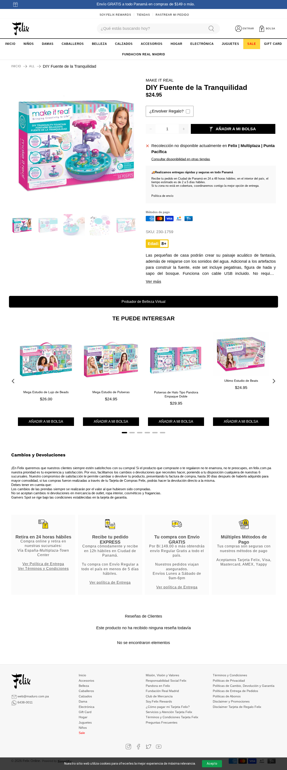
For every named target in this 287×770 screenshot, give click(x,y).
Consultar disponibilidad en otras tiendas (180, 159)
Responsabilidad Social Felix (166, 680)
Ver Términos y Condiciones (43, 568)
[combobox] (150, 29)
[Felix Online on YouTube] (158, 746)
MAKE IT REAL (160, 80)
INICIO (10, 44)
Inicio (16, 66)
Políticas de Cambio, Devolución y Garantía (243, 686)
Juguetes (85, 722)
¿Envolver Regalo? (166, 111)
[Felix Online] (20, 28)
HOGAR (176, 44)
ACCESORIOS (152, 44)
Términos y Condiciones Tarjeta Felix (172, 717)
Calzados (85, 696)
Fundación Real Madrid (162, 691)
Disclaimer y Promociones (231, 701)
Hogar (83, 717)
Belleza (84, 686)
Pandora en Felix (158, 686)
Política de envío (162, 195)
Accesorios (86, 680)
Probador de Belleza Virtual (143, 302)
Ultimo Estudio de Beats (241, 380)
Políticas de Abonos (227, 696)
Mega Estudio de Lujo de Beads (46, 392)
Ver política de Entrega (110, 582)
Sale (82, 733)
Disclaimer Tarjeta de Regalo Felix (237, 707)
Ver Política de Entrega (43, 564)
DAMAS (48, 44)
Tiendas (143, 14)
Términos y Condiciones (230, 675)
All (32, 66)
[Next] (273, 381)
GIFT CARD (273, 44)
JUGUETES (230, 44)
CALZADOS (124, 44)
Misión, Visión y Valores (162, 675)
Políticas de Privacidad (229, 680)
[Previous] (13, 381)
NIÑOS (29, 44)
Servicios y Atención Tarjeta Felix (169, 712)
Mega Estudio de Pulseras (111, 392)
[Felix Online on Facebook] (138, 746)
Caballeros (86, 691)
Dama (83, 701)
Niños (83, 727)
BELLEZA (99, 44)
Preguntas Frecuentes (161, 722)
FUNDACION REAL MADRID (143, 54)
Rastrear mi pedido (172, 14)
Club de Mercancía (159, 696)
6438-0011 (25, 702)
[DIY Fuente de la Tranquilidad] (76, 142)
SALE (251, 44)
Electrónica (86, 707)
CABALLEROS (73, 44)
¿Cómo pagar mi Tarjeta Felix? (168, 707)
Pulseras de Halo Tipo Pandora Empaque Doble (176, 394)
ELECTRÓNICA (202, 44)
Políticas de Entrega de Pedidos (235, 691)
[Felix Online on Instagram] (128, 746)
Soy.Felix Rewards (115, 14)
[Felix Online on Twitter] (148, 746)
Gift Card (85, 712)
